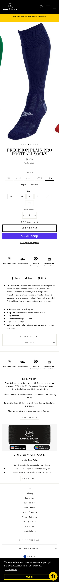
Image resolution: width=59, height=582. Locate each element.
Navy (50, 177)
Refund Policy (29, 502)
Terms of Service (29, 512)
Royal (23, 184)
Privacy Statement (29, 517)
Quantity (29, 210)
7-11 (38, 196)
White (39, 177)
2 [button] (24, 145)
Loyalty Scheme (29, 531)
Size (29, 191)
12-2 (47, 196)
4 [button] (28, 145)
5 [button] (31, 145)
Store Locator (29, 507)
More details (29, 417)
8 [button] (38, 145)
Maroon (34, 184)
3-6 (30, 196)
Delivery (29, 493)
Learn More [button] (11, 569)
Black (18, 177)
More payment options (29, 242)
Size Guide (29, 526)
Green (29, 177)
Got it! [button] (29, 577)
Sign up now (29, 478)
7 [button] (35, 145)
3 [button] (26, 145)
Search (29, 488)
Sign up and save (29, 540)
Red (8, 177)
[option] (29, 16)
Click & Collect (29, 337)
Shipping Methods (29, 549)
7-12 (29, 203)
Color (29, 172)
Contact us (29, 498)
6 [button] (33, 145)
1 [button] (21, 145)
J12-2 (21, 196)
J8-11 (11, 196)
